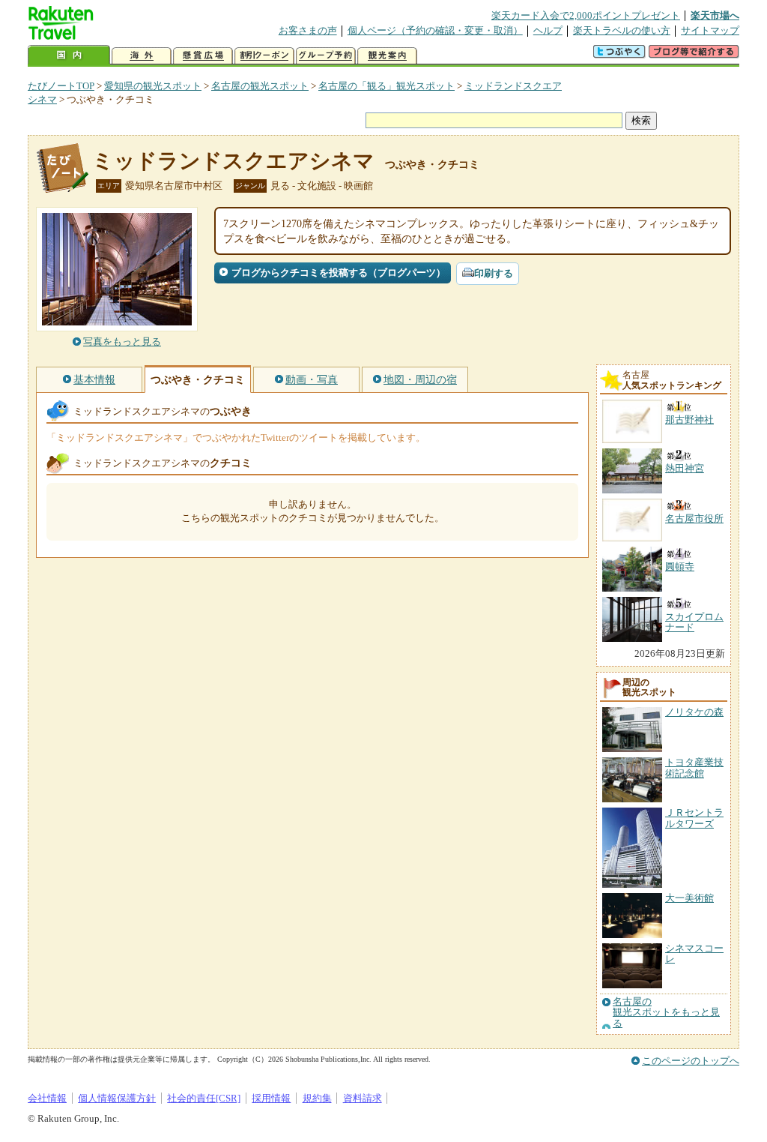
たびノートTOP (61, 85)
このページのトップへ (690, 1060)
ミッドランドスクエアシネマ (233, 160)
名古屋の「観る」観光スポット (386, 85)
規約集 (317, 1098)
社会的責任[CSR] (203, 1098)
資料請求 (362, 1098)
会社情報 (47, 1098)
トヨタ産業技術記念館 (694, 767)
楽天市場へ (715, 15)
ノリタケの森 (694, 712)
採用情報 (271, 1098)
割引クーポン (264, 56)
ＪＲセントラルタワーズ (694, 818)
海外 (142, 56)
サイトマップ (710, 30)
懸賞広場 (203, 56)
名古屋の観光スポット (260, 85)
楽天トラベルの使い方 (621, 30)
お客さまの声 (308, 30)
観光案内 (387, 56)
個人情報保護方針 (117, 1098)
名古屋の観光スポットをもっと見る (666, 1013)
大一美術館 (689, 898)
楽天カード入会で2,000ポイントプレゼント (585, 15)
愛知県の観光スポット (152, 85)
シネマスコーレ (694, 953)
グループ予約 (326, 56)
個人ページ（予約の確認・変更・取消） (435, 30)
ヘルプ (548, 30)
